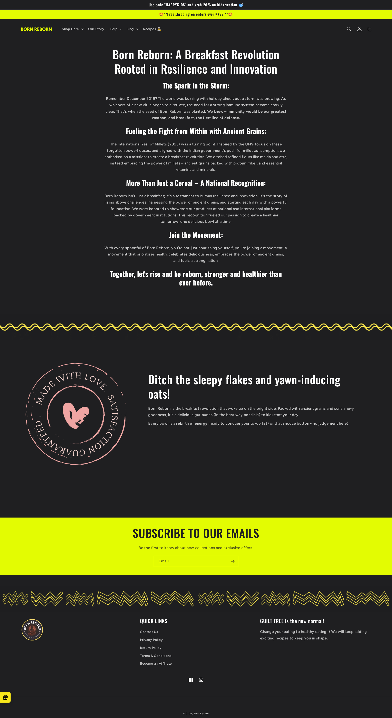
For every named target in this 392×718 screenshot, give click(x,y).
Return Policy (151, 648)
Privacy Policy (151, 640)
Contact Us (149, 632)
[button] (72, 29)
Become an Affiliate (156, 663)
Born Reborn (201, 713)
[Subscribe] (233, 561)
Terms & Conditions (156, 656)
